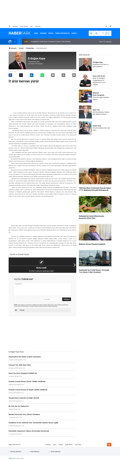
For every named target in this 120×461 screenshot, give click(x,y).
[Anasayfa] (10, 26)
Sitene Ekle (37, 26)
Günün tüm (105, 41)
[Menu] (91, 33)
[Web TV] (106, 26)
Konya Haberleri (55, 451)
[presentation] (15, 42)
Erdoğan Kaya (30, 48)
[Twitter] (21, 75)
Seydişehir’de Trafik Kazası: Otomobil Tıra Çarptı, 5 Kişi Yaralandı (51, 41)
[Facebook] (10, 75)
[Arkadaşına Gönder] (53, 75)
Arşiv (31, 26)
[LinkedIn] (31, 75)
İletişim (61, 444)
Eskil (36, 33)
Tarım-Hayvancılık (62, 33)
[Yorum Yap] (74, 75)
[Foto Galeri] (110, 26)
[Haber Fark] (20, 33)
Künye (54, 444)
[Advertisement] (52, 12)
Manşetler (15, 26)
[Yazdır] (63, 75)
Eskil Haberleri (35, 451)
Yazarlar (21, 48)
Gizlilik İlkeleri (69, 444)
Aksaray (43, 33)
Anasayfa (13, 48)
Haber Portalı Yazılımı (18, 458)
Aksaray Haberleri (15, 451)
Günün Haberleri (24, 26)
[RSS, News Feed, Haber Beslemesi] (109, 444)
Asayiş (74, 33)
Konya (50, 33)
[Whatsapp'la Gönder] (42, 75)
